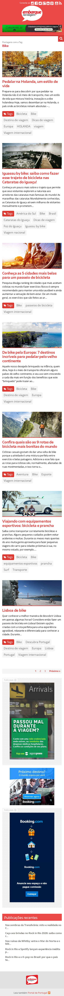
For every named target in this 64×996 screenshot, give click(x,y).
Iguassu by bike (35, 226)
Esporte (46, 474)
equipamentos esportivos (20, 563)
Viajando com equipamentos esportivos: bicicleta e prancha (28, 523)
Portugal (9, 655)
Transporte (20, 570)
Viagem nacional (14, 232)
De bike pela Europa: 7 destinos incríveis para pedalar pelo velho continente (29, 356)
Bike (33, 114)
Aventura (22, 474)
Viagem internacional (17, 133)
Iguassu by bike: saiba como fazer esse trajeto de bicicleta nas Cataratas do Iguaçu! (30, 177)
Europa (8, 126)
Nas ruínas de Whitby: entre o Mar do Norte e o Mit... (32, 942)
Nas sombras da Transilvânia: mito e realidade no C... (33, 926)
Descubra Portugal (38, 642)
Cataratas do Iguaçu (17, 220)
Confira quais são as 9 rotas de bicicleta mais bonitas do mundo (29, 444)
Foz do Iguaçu (12, 226)
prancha (46, 563)
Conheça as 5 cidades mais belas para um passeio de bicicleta (29, 275)
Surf (6, 570)
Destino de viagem (16, 120)
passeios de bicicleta (39, 305)
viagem (38, 126)
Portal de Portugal (37, 992)
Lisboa (49, 648)
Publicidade (9, 680)
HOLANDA (23, 126)
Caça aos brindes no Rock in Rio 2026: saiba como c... (33, 934)
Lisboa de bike (14, 610)
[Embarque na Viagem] (32, 19)
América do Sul (26, 213)
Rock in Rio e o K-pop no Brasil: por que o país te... (31, 958)
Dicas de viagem (42, 120)
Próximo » (54, 671)
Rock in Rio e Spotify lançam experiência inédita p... (32, 950)
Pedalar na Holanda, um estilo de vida (30, 83)
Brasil (52, 213)
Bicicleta (21, 114)
